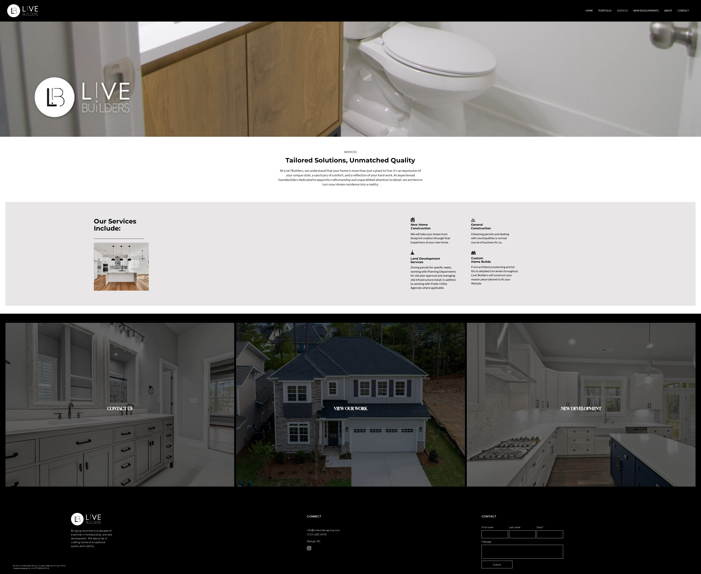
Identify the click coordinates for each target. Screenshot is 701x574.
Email (540, 527)
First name (487, 527)
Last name (514, 527)
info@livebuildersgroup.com (323, 530)
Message (486, 541)
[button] (646, 10)
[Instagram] (309, 548)
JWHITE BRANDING (40, 568)
